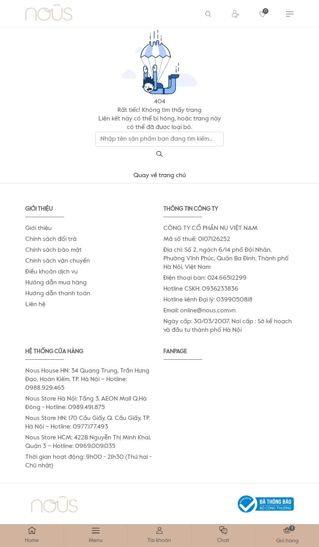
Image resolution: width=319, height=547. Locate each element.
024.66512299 (227, 278)
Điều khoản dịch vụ (51, 272)
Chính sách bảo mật (53, 250)
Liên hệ (35, 304)
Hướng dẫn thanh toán (57, 294)
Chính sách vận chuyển (57, 261)
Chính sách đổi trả (51, 239)
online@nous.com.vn (208, 311)
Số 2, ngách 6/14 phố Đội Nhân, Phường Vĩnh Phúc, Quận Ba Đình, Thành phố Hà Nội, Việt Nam (226, 258)
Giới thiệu (38, 228)
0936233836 (220, 289)
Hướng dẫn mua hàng (56, 283)
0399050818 (234, 300)
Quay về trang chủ (159, 175)
